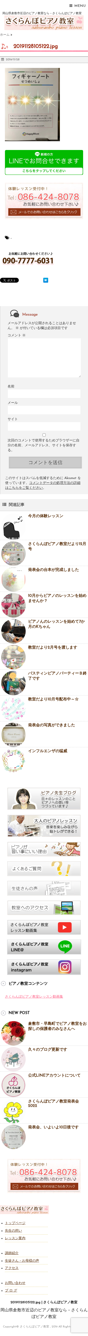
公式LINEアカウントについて (54, 1076)
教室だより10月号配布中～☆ (53, 699)
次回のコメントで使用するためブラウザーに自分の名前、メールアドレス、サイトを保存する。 (43, 445)
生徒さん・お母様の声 (22, 1261)
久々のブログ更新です (47, 1050)
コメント (17, 335)
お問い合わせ (15, 1283)
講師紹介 (12, 1253)
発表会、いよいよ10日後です (53, 1127)
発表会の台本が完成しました (53, 570)
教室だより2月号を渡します (52, 648)
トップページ (15, 1223)
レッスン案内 (15, 1238)
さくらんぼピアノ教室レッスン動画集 (34, 997)
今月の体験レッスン (45, 516)
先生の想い (13, 1231)
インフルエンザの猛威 (47, 751)
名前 (11, 386)
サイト (13, 419)
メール (13, 403)
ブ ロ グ (11, 1291)
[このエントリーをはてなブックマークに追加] (45, 280)
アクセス (12, 1268)
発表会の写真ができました (51, 725)
